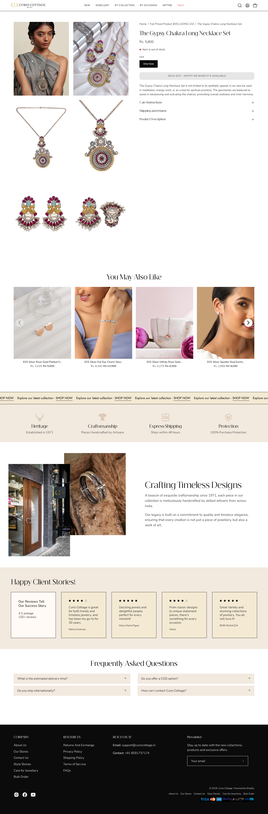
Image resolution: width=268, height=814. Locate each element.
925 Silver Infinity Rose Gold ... (165, 362)
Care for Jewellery (26, 770)
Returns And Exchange (78, 745)
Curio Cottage (225, 788)
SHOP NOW (40, 398)
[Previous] (19, 323)
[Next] (248, 323)
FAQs (67, 770)
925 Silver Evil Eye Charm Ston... (103, 362)
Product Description (152, 119)
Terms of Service (74, 764)
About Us (20, 745)
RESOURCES (72, 737)
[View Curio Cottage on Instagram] (16, 794)
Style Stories (22, 764)
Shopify (250, 788)
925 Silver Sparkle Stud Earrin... (225, 362)
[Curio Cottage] (28, 5)
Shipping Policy (73, 758)
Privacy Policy (72, 751)
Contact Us (21, 758)
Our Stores (21, 751)
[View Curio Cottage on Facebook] (25, 794)
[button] (102, 5)
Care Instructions (150, 102)
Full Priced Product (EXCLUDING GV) (172, 24)
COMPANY (21, 737)
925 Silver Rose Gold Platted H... (42, 362)
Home (143, 24)
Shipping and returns (152, 111)
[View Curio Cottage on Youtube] (33, 794)
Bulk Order (21, 777)
